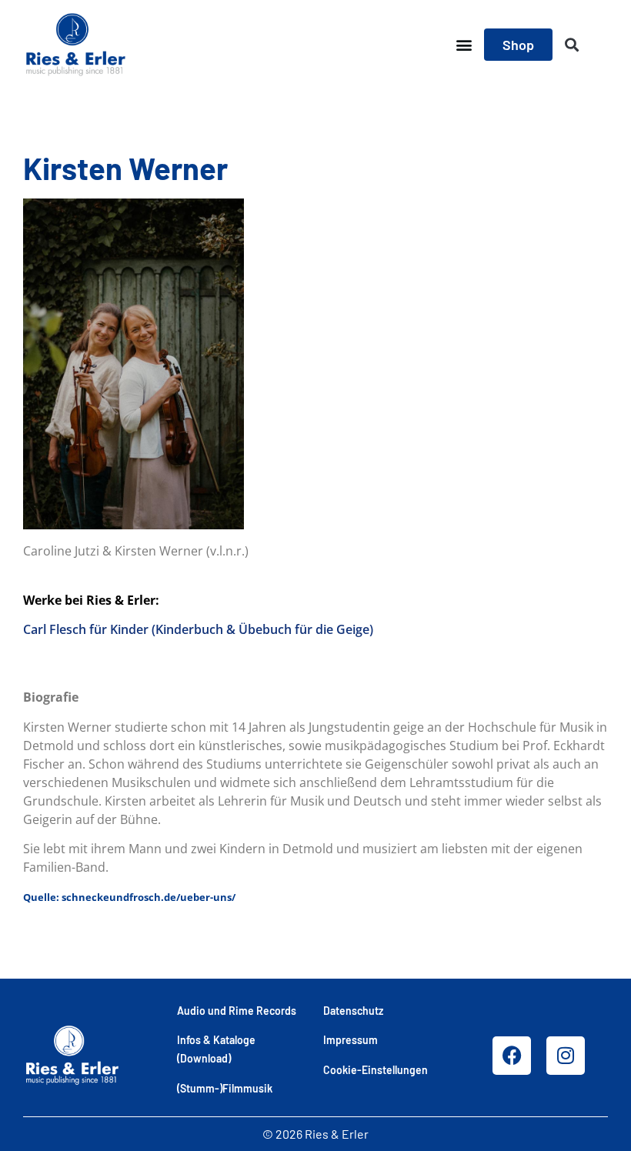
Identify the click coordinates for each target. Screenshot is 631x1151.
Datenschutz (353, 1010)
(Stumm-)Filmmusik (224, 1088)
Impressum (350, 1039)
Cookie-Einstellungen (375, 1069)
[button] (463, 45)
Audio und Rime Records (236, 1010)
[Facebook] (511, 1055)
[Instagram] (565, 1055)
